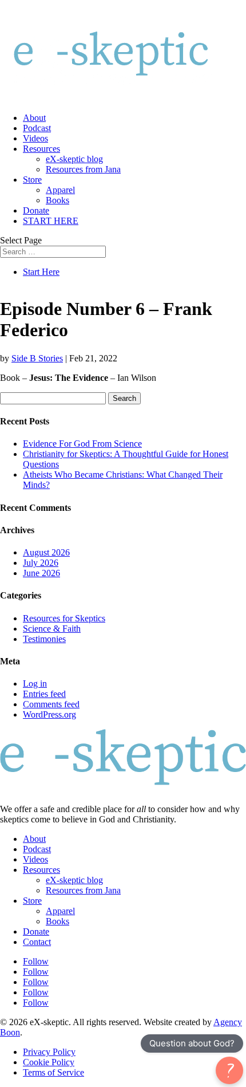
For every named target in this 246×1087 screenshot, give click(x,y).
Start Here (41, 272)
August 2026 (46, 552)
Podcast (37, 128)
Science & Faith (52, 628)
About (34, 118)
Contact (37, 942)
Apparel (60, 190)
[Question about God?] (229, 1070)
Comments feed (51, 704)
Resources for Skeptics (64, 618)
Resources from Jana (83, 169)
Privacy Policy (49, 1052)
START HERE (50, 221)
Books (57, 200)
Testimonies (44, 639)
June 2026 (41, 573)
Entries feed (44, 694)
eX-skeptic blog (74, 159)
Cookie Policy (48, 1062)
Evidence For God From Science (82, 443)
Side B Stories (37, 358)
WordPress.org (49, 714)
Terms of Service (53, 1072)
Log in (35, 683)
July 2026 (40, 563)
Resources (41, 148)
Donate (36, 210)
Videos (35, 138)
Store (32, 179)
